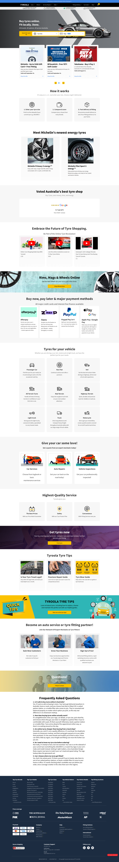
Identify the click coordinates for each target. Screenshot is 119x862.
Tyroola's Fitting (89, 829)
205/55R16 (50, 782)
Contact (62, 827)
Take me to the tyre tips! (59, 612)
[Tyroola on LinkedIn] (84, 847)
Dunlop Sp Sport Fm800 (32, 800)
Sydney (92, 782)
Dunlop (14, 798)
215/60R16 (50, 784)
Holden (64, 798)
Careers (37, 829)
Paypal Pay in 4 (67, 319)
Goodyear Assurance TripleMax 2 (34, 798)
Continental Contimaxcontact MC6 (35, 796)
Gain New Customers (32, 651)
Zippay (44, 319)
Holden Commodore (81, 786)
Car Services (32, 469)
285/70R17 (50, 798)
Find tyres (59, 543)
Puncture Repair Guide (58, 577)
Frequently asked (66, 829)
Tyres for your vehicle (59, 349)
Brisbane (93, 786)
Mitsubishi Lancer (80, 798)
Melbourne (93, 784)
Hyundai (64, 792)
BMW (63, 782)
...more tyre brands (17, 802)
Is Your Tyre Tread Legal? (31, 577)
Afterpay (24, 319)
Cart (99, 4)
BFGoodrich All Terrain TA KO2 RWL (35, 792)
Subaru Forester (80, 800)
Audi (63, 796)
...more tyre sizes (52, 802)
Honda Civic (79, 784)
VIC (92, 794)
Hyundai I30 (79, 788)
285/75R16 (50, 800)
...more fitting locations (96, 802)
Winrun (14, 782)
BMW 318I (79, 794)
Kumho (14, 786)
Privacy (39, 834)
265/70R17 (50, 794)
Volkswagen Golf (80, 796)
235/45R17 (50, 786)
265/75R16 (50, 796)
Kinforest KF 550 (30, 784)
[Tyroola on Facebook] (88, 847)
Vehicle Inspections (87, 469)
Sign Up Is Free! (87, 651)
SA (91, 800)
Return (61, 833)
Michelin (14, 790)
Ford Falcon (79, 782)
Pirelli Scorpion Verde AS (32, 786)
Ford (63, 784)
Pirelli (14, 784)
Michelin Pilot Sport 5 (32, 790)
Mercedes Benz (65, 788)
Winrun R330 (30, 782)
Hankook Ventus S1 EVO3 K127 (34, 794)
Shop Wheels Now (59, 286)
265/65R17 (50, 790)
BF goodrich (15, 794)
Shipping (62, 831)
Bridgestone (15, 788)
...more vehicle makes (67, 802)
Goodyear (15, 800)
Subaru (64, 794)
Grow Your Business (59, 651)
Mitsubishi (64, 790)
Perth (92, 788)
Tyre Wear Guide (83, 577)
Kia (63, 800)
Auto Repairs (59, 469)
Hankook (15, 792)
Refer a (39, 836)
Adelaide (93, 790)
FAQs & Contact (59, 685)
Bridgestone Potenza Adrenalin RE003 (35, 788)
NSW (92, 792)
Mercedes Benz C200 (81, 792)
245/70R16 (50, 788)
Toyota (64, 786)
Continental (15, 796)
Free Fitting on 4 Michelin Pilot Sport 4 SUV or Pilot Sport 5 (59, 1)
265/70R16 (50, 792)
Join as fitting (88, 827)
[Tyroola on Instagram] (92, 847)
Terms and (41, 833)
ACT (92, 798)
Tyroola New (88, 837)
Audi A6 (78, 790)
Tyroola (39, 831)
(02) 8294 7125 (47, 846)
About (38, 827)
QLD (92, 796)
